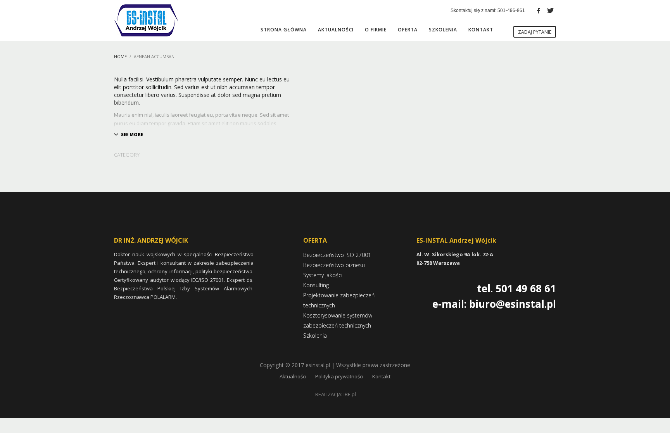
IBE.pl (350, 394)
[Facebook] (538, 10)
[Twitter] (550, 10)
